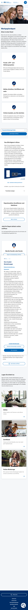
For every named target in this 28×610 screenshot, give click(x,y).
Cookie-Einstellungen (14, 343)
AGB (14, 606)
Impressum (14, 598)
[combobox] (14, 130)
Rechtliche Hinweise (14, 604)
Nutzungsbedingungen (14, 602)
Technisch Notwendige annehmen (14, 346)
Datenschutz (14, 600)
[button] (14, 191)
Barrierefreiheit (14, 608)
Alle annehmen (14, 350)
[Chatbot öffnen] (23, 605)
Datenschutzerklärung (9, 267)
